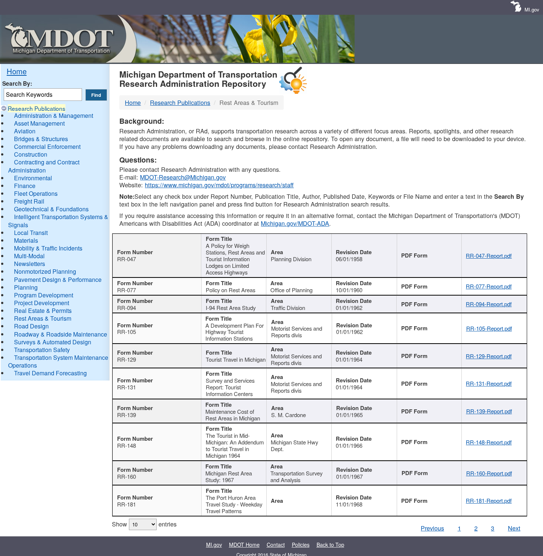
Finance (24, 185)
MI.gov (532, 9)
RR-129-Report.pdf (489, 356)
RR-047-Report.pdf (489, 255)
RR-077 (126, 290)
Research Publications (36, 108)
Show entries (144, 523)
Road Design (31, 326)
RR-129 (126, 359)
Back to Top (330, 544)
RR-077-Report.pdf (489, 286)
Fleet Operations (36, 193)
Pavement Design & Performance (58, 279)
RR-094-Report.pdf (489, 304)
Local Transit (31, 232)
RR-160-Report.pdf (489, 473)
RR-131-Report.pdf (489, 383)
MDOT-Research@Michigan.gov (183, 177)
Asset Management (39, 123)
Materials (26, 240)
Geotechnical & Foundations (51, 209)
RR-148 (126, 445)
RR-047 (126, 259)
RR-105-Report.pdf (489, 328)
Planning (26, 287)
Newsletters (29, 263)
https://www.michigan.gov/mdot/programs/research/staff (219, 184)
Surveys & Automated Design (52, 342)
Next (514, 527)
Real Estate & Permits (43, 310)
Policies (301, 544)
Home (17, 71)
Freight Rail (29, 201)
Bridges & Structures (41, 138)
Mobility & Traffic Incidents (48, 248)
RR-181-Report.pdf (489, 500)
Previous (432, 527)
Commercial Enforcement (47, 146)
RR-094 (126, 307)
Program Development (43, 295)
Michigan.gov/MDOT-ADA (295, 223)
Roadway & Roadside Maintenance (60, 334)
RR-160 (126, 476)
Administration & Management (53, 115)
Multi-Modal (29, 256)
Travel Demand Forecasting (50, 373)
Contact (276, 544)
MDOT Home (244, 544)
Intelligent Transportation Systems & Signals (58, 220)
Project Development (41, 303)
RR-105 (126, 331)
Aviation (24, 131)
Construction (30, 154)
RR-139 (126, 415)
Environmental (33, 178)
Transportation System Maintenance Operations (58, 361)
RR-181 (126, 504)
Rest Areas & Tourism (42, 318)
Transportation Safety (42, 349)
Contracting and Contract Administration (43, 166)
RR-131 (126, 387)
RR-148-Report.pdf (489, 442)
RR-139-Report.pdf (489, 411)
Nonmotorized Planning (45, 271)
